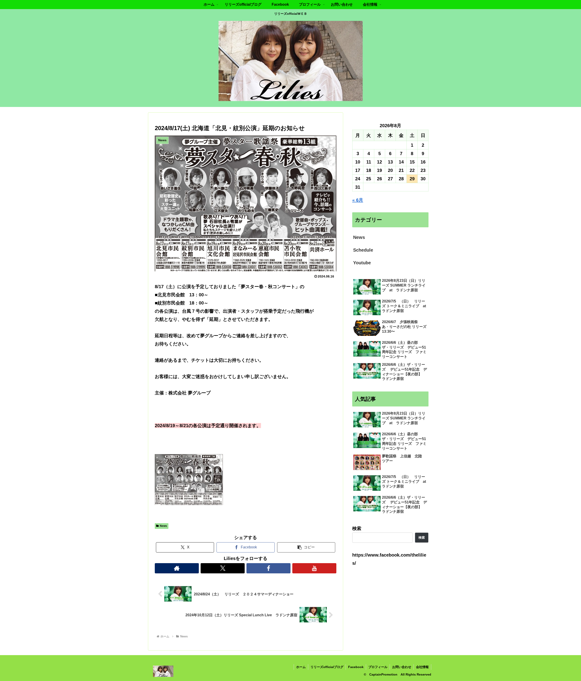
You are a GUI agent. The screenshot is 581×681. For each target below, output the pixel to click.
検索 (356, 528)
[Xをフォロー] (223, 568)
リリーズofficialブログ (326, 667)
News (163, 525)
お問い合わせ (401, 667)
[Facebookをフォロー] (268, 568)
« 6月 (357, 200)
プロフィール (377, 667)
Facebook (356, 667)
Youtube (362, 262)
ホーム (301, 667)
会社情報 (422, 667)
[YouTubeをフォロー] (314, 568)
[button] (306, 547)
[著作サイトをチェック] (177, 568)
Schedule (363, 250)
